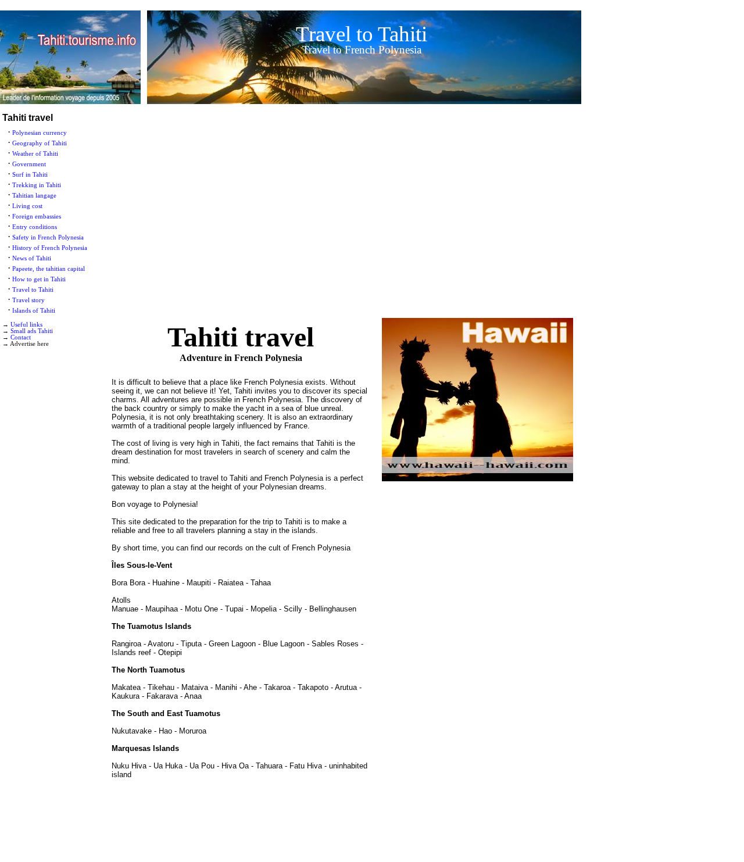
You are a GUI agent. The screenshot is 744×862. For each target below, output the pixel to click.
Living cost (27, 206)
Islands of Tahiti (33, 310)
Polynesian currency (39, 133)
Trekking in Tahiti (36, 185)
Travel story (28, 300)
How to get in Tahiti (39, 279)
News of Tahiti (31, 258)
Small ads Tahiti (31, 331)
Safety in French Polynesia (48, 237)
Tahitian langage (34, 195)
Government (29, 164)
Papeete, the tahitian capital (48, 269)
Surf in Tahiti (30, 174)
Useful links (26, 324)
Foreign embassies (36, 216)
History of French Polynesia (49, 248)
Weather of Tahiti (35, 154)
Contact (20, 337)
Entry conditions (34, 227)
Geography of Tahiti (39, 143)
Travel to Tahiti (32, 290)
